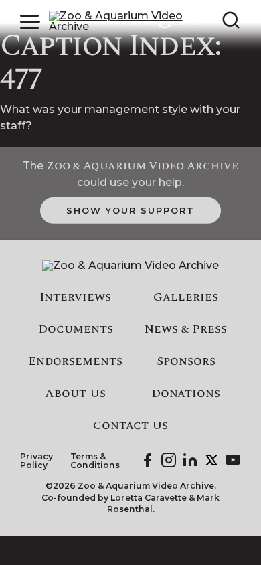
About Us (75, 394)
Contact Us (130, 426)
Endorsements (75, 361)
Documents (75, 329)
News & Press (186, 329)
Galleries (185, 297)
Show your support (130, 210)
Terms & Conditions (95, 461)
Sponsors (186, 361)
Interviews (75, 297)
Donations (185, 394)
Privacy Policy (36, 461)
